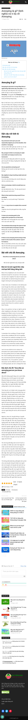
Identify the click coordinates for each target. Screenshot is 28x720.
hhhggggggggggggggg (7, 661)
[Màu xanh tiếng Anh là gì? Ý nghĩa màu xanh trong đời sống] (5, 631)
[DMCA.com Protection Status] (5, 693)
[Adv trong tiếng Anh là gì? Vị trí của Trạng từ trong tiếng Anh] (5, 616)
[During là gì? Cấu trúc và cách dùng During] (5, 549)
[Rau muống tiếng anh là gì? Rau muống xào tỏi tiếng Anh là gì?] (5, 624)
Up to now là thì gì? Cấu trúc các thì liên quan (8, 498)
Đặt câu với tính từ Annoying (9, 67)
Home (3, 5)
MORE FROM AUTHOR (19, 506)
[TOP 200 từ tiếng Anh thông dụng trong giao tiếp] (5, 520)
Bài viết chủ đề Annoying (8, 69)
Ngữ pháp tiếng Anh (9, 593)
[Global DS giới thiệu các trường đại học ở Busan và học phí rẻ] (5, 535)
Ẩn (18, 62)
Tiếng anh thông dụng (21, 593)
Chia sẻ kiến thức (22, 590)
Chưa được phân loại (10, 5)
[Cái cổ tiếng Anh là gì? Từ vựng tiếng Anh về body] (5, 609)
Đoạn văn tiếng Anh (10, 592)
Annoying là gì (14, 489)
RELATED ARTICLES (7, 506)
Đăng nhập (23, 566)
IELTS (3, 703)
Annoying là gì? (6, 65)
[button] (2, 2)
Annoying (8, 489)
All (15, 590)
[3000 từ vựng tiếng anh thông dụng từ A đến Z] (5, 512)
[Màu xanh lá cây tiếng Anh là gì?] (5, 601)
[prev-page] (3, 555)
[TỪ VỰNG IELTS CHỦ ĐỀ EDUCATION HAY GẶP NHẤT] (5, 542)
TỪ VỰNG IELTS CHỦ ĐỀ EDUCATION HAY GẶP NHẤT (17, 542)
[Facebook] (8, 24)
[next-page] (5, 555)
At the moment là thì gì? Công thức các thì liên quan (20, 499)
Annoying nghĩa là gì (6, 491)
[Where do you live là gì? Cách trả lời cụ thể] (5, 527)
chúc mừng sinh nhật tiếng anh (19, 591)
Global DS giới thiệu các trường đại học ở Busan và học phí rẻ (18, 534)
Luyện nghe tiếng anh (21, 592)
